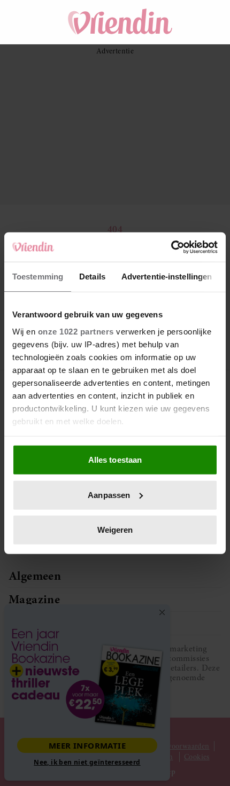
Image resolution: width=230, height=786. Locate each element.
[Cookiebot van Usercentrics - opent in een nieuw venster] (171, 247)
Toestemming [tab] (37, 276)
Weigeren (115, 529)
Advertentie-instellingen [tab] (166, 276)
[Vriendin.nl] (120, 22)
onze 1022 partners (76, 331)
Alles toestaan (115, 459)
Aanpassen (109, 494)
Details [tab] (92, 276)
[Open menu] (27, 22)
